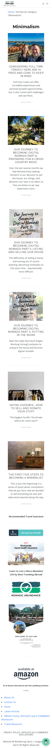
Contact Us (10, 702)
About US (9, 697)
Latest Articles (11, 711)
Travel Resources (13, 724)
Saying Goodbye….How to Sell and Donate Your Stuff (26, 408)
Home (11, 11)
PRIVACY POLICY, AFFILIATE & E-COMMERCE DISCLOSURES (26, 733)
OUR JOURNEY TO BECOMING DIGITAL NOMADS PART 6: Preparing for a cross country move (26, 156)
